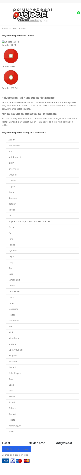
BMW (11, 163)
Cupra (11, 186)
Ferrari (11, 227)
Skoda (11, 396)
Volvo (11, 431)
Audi (10, 151)
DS (9, 215)
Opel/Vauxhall (15, 349)
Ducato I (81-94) (10, 88)
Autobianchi (14, 157)
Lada (10, 274)
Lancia (11, 285)
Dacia (11, 192)
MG (10, 326)
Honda (11, 244)
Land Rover (14, 291)
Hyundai (12, 250)
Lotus (11, 303)
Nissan (12, 344)
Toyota (11, 420)
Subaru (12, 408)
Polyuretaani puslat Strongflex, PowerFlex (24, 132)
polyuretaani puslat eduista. (16, 109)
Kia (10, 268)
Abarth (11, 139)
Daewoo (12, 198)
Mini (10, 332)
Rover (11, 379)
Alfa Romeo (14, 145)
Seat (10, 390)
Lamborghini (14, 279)
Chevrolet (13, 169)
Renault (12, 367)
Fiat (10, 233)
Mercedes (13, 320)
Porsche (12, 361)
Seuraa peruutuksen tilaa (15, 455)
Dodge (11, 209)
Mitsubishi (13, 338)
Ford (10, 239)
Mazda (11, 314)
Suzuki (12, 414)
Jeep (10, 262)
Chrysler (12, 174)
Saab (11, 385)
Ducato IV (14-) (9, 66)
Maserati (13, 309)
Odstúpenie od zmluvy (16, 449)
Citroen (12, 180)
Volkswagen (14, 425)
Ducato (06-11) (9, 45)
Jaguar (11, 256)
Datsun (12, 204)
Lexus (11, 297)
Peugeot (12, 355)
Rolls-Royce (14, 373)
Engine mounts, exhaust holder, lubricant (29, 221)
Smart (11, 402)
